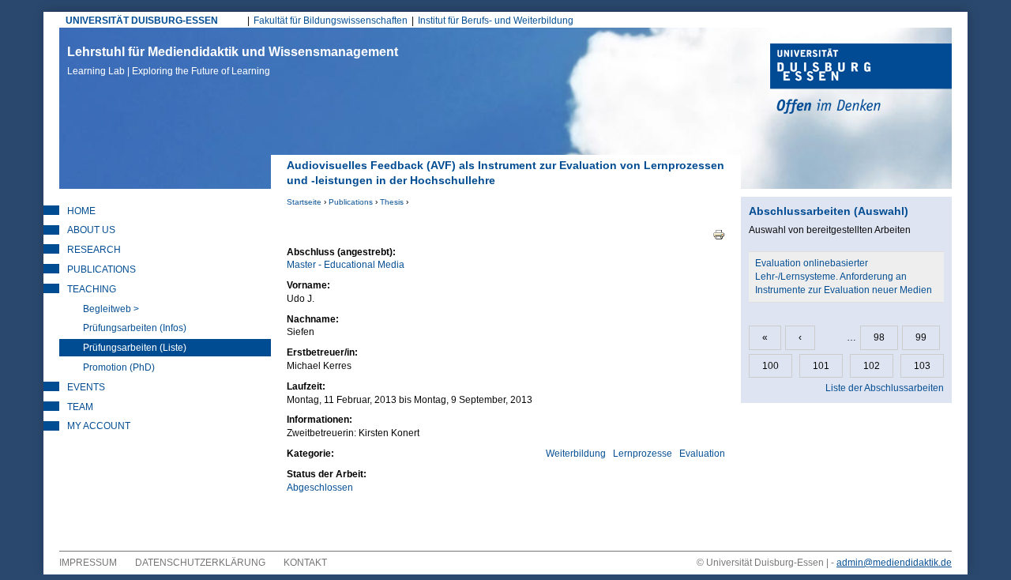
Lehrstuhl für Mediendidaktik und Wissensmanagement (232, 61)
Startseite (304, 202)
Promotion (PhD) (119, 367)
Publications (351, 202)
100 (770, 365)
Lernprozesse (642, 453)
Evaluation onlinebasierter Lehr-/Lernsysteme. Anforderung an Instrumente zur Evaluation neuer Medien (843, 277)
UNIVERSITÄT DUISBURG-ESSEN (142, 20)
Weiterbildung (576, 453)
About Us (91, 229)
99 (920, 337)
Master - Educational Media (345, 264)
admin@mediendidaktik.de (894, 562)
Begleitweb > (111, 308)
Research (94, 249)
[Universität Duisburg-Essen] (861, 80)
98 (879, 337)
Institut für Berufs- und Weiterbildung (495, 20)
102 (871, 365)
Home (81, 211)
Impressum (88, 562)
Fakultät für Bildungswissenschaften (331, 20)
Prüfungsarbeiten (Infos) (134, 327)
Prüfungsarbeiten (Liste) (134, 347)
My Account (98, 425)
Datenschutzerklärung (200, 562)
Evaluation (702, 453)
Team (80, 406)
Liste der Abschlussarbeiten (884, 388)
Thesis (392, 202)
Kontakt (305, 562)
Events (86, 387)
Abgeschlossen (320, 487)
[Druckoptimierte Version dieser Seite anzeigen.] (718, 233)
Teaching (91, 289)
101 (821, 365)
